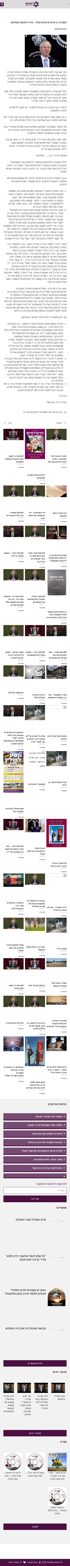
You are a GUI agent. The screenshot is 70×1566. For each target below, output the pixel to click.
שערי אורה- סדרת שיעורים (48, 1159)
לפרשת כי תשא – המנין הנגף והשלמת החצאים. (14, 459)
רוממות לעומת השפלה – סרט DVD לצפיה (57, 1510)
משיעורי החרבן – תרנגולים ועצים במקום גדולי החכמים (57, 1024)
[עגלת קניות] (11, 5)
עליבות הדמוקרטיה (15, 1023)
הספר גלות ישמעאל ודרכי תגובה (45, 1125)
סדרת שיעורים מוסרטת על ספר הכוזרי (41, 1150)
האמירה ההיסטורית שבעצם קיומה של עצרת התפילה (36, 904)
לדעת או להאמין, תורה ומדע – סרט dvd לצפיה (13, 1475)
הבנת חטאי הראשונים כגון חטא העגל (36, 851)
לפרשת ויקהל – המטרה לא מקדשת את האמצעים (36, 599)
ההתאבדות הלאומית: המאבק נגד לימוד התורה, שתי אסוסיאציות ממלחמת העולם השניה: (14, 738)
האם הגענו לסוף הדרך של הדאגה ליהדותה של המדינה (35, 1085)
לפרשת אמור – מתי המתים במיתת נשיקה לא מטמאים (57, 655)
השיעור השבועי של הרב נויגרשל (45, 1142)
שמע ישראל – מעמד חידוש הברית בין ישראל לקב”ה (14, 655)
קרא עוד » (64, 467)
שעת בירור (62, 949)
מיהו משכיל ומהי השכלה (31, 1219)
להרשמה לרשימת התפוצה (52, 1184)
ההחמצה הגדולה (16, 692)
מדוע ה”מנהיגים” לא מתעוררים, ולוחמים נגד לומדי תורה (35, 739)
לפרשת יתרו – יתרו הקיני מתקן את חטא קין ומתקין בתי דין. (14, 849)
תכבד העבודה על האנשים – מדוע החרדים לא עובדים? (57, 459)
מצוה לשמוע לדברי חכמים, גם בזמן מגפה (15, 948)
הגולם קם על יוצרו (36, 985)
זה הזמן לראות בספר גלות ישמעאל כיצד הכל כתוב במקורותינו (57, 615)
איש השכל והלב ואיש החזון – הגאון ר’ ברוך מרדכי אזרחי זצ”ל (57, 1070)
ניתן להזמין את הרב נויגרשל (47, 1168)
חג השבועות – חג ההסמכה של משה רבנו (36, 515)
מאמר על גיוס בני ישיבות (49, 1116)
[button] (69, 4)
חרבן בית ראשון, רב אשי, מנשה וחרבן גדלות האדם (36, 1026)
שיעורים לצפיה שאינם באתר (47, 1133)
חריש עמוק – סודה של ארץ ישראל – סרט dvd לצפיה (57, 1475)
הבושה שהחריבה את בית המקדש (25, 1328)
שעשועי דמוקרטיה (36, 784)
